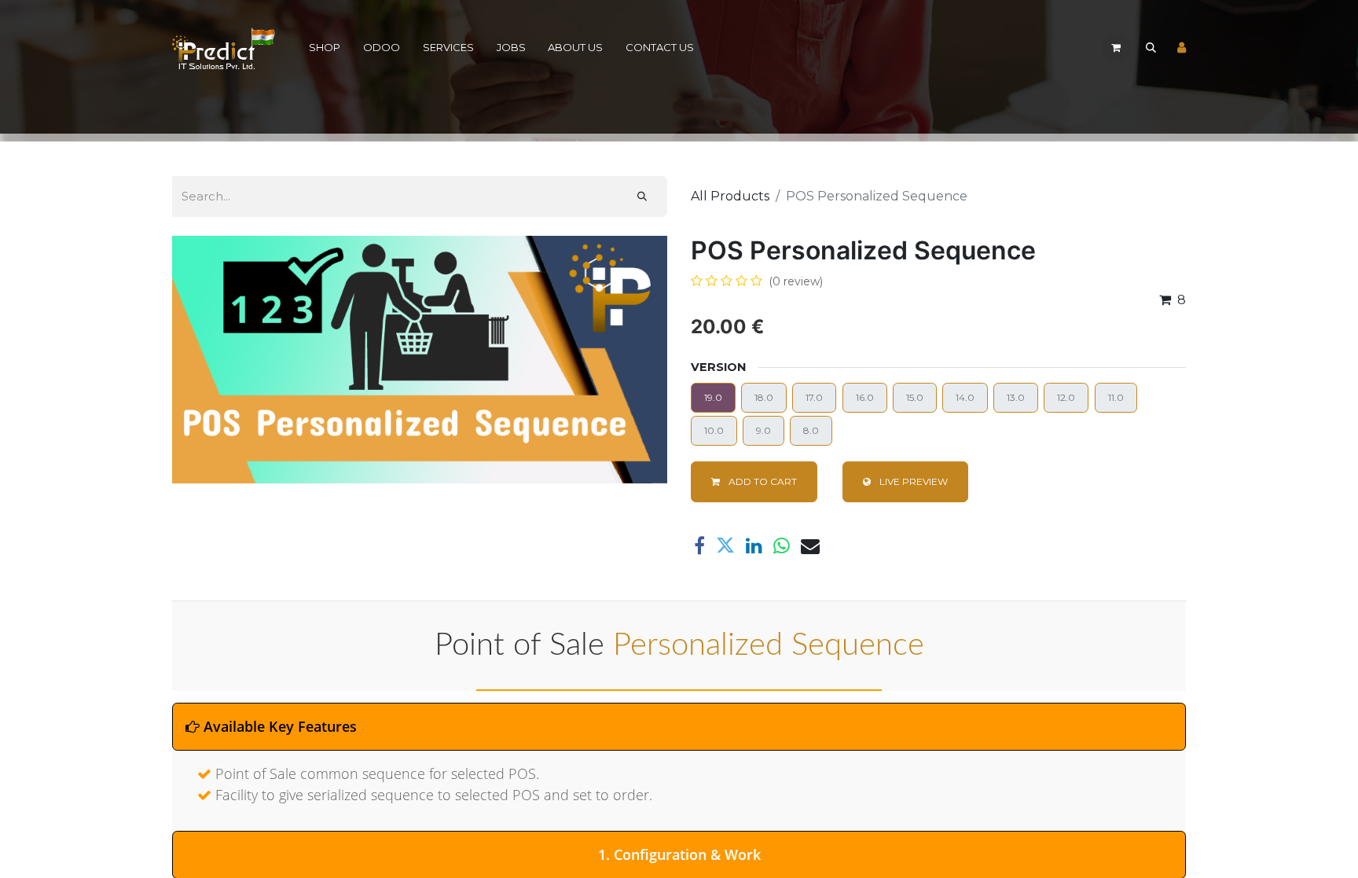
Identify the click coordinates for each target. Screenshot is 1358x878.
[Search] (642, 196)
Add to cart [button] (761, 481)
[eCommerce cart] (1116, 48)
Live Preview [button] (912, 481)
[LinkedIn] (754, 545)
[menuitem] (325, 48)
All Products (730, 196)
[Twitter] (725, 545)
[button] (1150, 48)
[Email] (810, 545)
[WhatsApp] (781, 545)
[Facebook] (699, 545)
